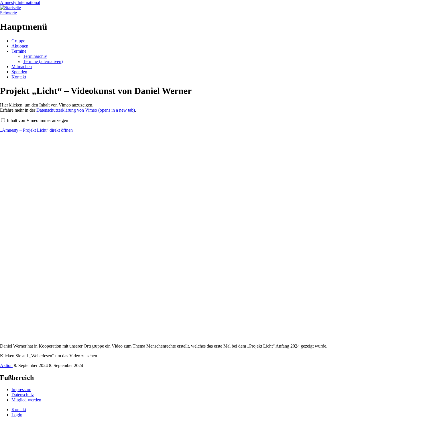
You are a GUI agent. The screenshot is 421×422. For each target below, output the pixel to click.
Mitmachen (21, 66)
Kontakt (18, 76)
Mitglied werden (26, 399)
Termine (18, 51)
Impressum (21, 389)
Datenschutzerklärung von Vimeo (85, 110)
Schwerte (8, 12)
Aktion (6, 365)
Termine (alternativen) (43, 61)
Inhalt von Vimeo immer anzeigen (37, 120)
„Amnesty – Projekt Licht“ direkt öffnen (36, 130)
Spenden (19, 71)
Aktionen (19, 46)
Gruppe (18, 40)
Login (16, 414)
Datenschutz (22, 394)
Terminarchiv (35, 56)
